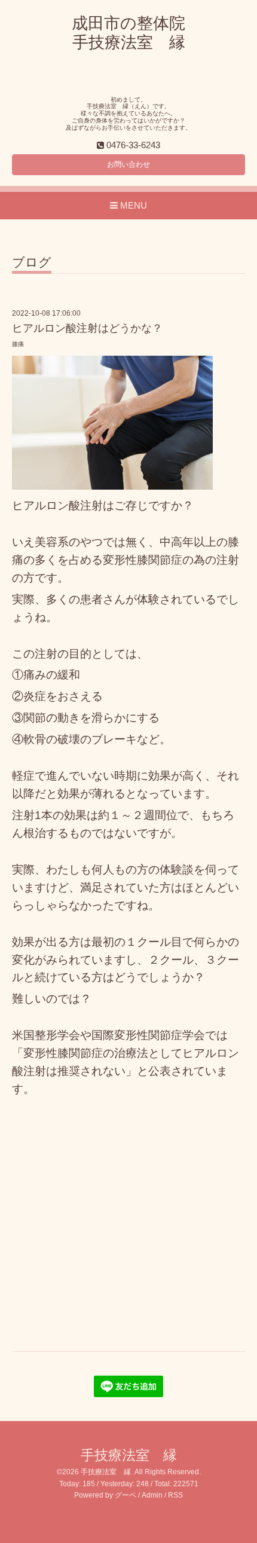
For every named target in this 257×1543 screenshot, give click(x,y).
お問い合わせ (128, 164)
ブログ (31, 262)
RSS (175, 1495)
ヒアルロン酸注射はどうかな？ (87, 328)
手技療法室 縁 (129, 1455)
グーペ (125, 1495)
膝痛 (18, 344)
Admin (152, 1495)
